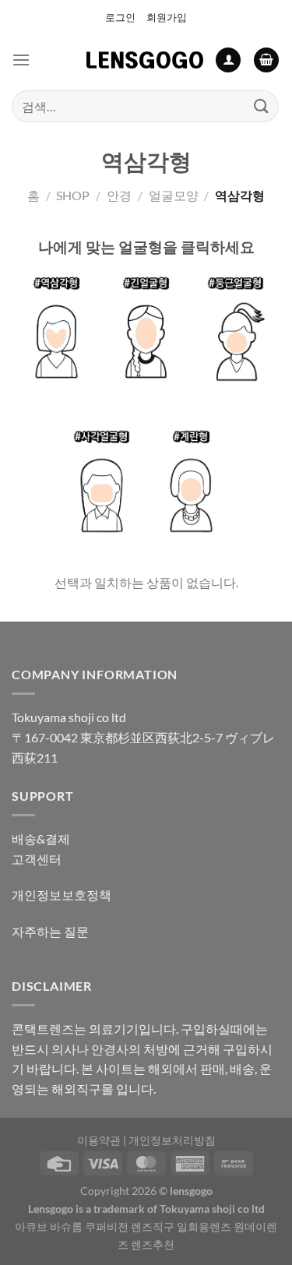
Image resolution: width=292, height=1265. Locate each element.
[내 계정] (228, 60)
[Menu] (21, 60)
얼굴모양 (174, 195)
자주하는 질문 (50, 931)
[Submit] (261, 106)
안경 (119, 195)
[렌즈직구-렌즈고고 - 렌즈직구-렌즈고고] (144, 60)
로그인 (120, 17)
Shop (73, 195)
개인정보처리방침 (172, 1140)
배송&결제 (41, 838)
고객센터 (37, 858)
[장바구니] (266, 60)
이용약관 (99, 1140)
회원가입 (166, 17)
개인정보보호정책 (61, 894)
